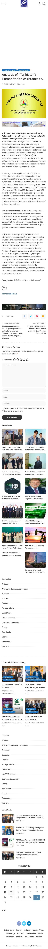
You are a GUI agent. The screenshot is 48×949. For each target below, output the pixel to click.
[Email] (43, 316)
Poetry (4, 627)
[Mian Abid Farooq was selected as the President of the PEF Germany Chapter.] (35, 511)
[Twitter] (30, 316)
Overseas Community (10, 622)
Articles (5, 584)
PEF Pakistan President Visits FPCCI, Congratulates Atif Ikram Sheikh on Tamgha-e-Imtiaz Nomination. (29, 817)
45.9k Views (39, 690)
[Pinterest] (36, 316)
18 (11, 892)
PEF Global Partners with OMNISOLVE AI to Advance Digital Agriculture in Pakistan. (30, 842)
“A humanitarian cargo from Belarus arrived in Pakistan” (11, 474)
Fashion (5, 603)
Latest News (23, 70)
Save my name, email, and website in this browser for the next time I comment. (24, 409)
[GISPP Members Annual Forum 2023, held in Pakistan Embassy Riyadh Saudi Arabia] (12, 511)
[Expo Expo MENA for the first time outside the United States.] (12, 486)
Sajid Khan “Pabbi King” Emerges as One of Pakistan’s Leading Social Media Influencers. (30, 830)
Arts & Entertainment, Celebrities (15, 589)
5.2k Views (20, 84)
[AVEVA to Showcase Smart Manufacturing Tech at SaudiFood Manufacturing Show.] (35, 461)
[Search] (43, 3)
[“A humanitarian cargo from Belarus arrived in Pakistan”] (12, 461)
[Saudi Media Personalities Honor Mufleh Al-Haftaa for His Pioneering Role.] (12, 535)
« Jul (4, 910)
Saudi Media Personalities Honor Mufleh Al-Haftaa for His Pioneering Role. (12, 547)
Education (6, 598)
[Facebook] (24, 316)
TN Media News (9, 84)
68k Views (40, 722)
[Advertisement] (24, 33)
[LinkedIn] (29, 923)
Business (5, 594)
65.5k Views (7, 693)
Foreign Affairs (9, 70)
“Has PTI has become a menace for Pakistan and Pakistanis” (11, 555)
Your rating (7, 359)
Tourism (5, 646)
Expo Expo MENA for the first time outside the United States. (11, 498)
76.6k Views (16, 722)
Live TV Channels (8, 618)
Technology (6, 642)
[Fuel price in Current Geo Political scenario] (35, 535)
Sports (4, 637)
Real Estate (6, 632)
